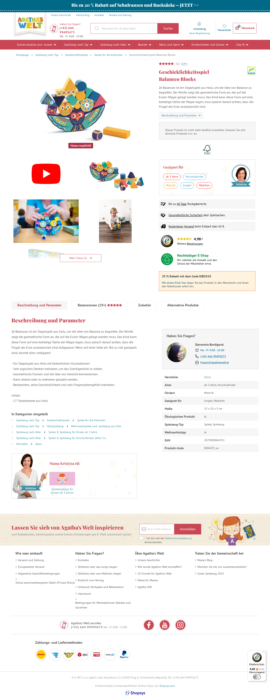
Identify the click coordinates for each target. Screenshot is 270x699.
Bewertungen (195, 243)
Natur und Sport (170, 44)
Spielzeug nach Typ (77, 44)
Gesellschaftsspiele (76, 55)
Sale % (240, 44)
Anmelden (187, 529)
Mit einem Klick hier (174, 282)
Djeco (38, 444)
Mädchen (204, 185)
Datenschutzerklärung (178, 538)
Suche (168, 28)
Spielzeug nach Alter (113, 44)
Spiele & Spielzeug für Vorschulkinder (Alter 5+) (77, 438)
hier (190, 133)
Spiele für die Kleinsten (108, 55)
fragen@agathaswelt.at (214, 362)
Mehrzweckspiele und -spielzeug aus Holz (96, 426)
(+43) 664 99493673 (67, 30)
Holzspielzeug (55, 426)
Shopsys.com (167, 686)
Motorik (170, 185)
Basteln (143, 44)
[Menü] (263, 652)
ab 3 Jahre (172, 176)
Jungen (187, 185)
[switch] (257, 677)
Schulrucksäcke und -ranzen (35, 44)
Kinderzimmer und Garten (209, 44)
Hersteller (22, 444)
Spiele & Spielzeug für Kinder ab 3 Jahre (72, 432)
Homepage (22, 55)
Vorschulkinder (195, 176)
